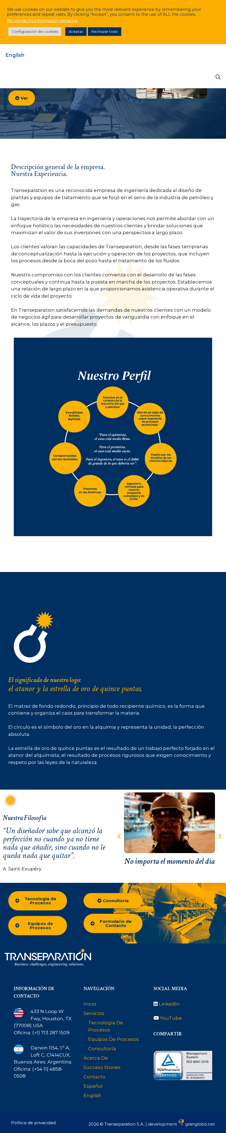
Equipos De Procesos (113, 1039)
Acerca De (96, 1058)
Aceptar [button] (76, 31)
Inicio (90, 1004)
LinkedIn (169, 1004)
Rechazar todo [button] (104, 31)
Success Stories (102, 1067)
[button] (119, 836)
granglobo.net (200, 1124)
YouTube (171, 1018)
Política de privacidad (33, 1122)
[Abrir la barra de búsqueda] (218, 77)
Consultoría (102, 1048)
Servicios (94, 1013)
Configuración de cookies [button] (35, 31)
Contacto (95, 1076)
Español (93, 1086)
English (15, 55)
